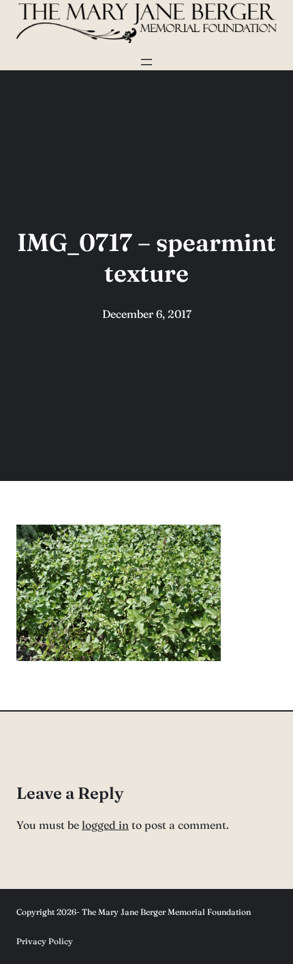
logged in (105, 825)
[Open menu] (146, 62)
